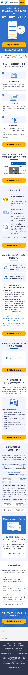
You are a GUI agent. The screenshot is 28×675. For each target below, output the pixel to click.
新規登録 (22, 2)
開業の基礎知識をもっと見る (13, 604)
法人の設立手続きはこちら (12, 50)
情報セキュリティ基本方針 (9, 645)
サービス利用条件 (20, 645)
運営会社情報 (9, 643)
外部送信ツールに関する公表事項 (14, 651)
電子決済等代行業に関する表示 (7, 653)
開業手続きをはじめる (14, 144)
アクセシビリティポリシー (21, 653)
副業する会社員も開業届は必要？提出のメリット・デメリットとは (13, 324)
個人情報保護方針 (17, 643)
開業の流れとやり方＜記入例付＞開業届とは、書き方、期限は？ (13, 320)
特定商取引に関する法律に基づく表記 (14, 648)
